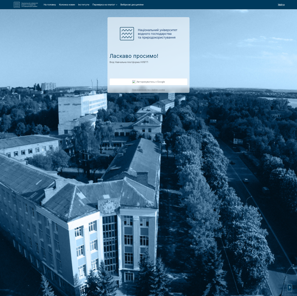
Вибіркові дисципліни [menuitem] (132, 4)
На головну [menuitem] (50, 4)
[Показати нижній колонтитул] (289, 287)
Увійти (281, 4)
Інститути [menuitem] (83, 4)
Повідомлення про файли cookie (148, 89)
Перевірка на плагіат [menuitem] (103, 4)
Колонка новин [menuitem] (67, 4)
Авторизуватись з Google (150, 81)
